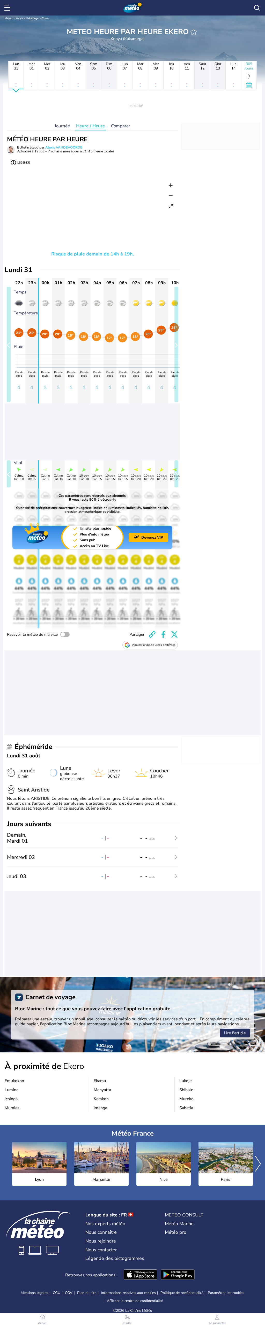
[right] (258, 1164)
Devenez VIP (152, 537)
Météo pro (175, 1232)
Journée (62, 126)
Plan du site (86, 1292)
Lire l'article (235, 1033)
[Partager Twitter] (174, 634)
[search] (257, 8)
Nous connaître (101, 1232)
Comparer (120, 126)
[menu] (8, 8)
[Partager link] (152, 634)
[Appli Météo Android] (178, 1275)
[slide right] (176, 344)
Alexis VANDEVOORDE (63, 147)
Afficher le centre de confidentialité (135, 1301)
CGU (56, 1292)
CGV (68, 1292)
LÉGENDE (23, 163)
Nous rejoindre (100, 1241)
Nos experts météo (105, 1224)
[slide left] (9, 344)
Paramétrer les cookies (226, 1293)
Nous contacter (101, 1250)
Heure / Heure (90, 126)
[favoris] (193, 31)
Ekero (45, 18)
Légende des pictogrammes (114, 1258)
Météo (8, 18)
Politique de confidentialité (181, 1292)
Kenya (19, 18)
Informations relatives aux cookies (128, 1292)
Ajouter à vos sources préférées (153, 645)
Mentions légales (34, 1292)
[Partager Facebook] (163, 634)
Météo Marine (179, 1224)
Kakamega (32, 18)
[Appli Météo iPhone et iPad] (140, 1275)
